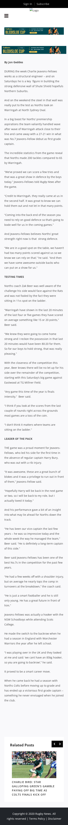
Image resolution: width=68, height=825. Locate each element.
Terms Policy (37, 818)
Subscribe (43, 4)
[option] (34, 774)
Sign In (27, 4)
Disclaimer (54, 818)
